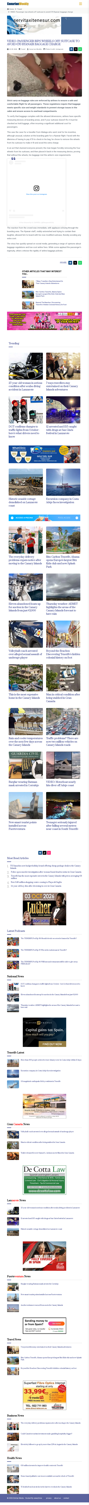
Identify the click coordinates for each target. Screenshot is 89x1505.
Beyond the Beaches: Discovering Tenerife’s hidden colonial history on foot (63, 654)
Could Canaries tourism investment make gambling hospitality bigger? (46, 1434)
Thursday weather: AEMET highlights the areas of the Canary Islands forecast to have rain (62, 609)
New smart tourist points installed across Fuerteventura (23, 826)
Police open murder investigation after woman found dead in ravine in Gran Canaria (46, 872)
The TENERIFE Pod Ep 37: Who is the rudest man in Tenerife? (44, 950)
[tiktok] (44, 853)
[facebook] (71, 49)
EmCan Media (18, 1498)
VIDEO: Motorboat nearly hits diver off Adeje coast (61, 783)
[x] (76, 49)
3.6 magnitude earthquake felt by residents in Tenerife (41, 1081)
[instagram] (49, 853)
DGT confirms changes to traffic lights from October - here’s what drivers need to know (24, 431)
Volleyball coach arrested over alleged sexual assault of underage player (25, 654)
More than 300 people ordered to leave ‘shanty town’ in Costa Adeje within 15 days (51, 1060)
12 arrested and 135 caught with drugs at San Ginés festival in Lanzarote (61, 430)
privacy (49, 1498)
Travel (19, 9)
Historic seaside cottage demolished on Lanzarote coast (23, 502)
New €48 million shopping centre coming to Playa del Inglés (36, 882)
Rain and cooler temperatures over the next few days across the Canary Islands (26, 742)
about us (57, 1498)
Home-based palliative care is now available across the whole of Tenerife (47, 1476)
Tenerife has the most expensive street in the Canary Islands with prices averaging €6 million (46, 877)
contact (66, 1498)
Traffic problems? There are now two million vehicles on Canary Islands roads (62, 742)
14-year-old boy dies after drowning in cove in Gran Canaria (36, 886)
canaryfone (38, 1498)
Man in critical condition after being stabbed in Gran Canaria (63, 698)
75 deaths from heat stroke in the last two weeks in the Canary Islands (46, 1487)
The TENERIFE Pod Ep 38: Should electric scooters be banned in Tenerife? (49, 938)
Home (11, 9)
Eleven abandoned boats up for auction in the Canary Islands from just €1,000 (25, 607)
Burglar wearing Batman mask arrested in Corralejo (24, 783)
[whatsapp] (80, 49)
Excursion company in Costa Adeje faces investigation (62, 500)
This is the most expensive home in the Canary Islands (24, 696)
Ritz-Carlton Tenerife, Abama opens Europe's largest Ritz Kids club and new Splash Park (50, 294)
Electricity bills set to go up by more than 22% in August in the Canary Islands (49, 1444)
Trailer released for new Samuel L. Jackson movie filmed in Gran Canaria (47, 1153)
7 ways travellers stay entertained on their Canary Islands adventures (62, 386)
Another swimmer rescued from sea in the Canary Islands (42, 1305)
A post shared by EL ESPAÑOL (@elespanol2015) (36, 222)
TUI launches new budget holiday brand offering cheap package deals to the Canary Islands (45, 867)
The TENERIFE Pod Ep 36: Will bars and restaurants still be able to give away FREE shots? (49, 963)
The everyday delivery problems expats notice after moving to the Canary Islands (25, 560)
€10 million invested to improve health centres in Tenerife (42, 1465)
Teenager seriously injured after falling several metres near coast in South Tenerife (62, 826)
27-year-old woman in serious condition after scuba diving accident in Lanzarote (25, 386)
